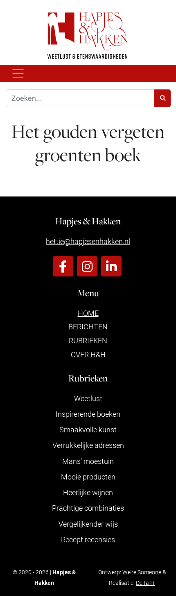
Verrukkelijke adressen (88, 445)
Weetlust (88, 398)
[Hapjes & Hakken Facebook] (63, 266)
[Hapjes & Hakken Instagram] (87, 266)
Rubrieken (88, 340)
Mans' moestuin (88, 461)
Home (88, 313)
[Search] (162, 98)
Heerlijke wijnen (88, 492)
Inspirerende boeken (88, 414)
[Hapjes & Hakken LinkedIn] (111, 266)
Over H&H (88, 354)
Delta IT (145, 583)
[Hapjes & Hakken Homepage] (88, 35)
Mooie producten (88, 477)
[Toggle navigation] (18, 73)
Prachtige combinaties (88, 508)
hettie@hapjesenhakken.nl (88, 241)
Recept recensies (88, 539)
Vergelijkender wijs (88, 524)
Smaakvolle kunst (88, 429)
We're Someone (141, 572)
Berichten (88, 326)
